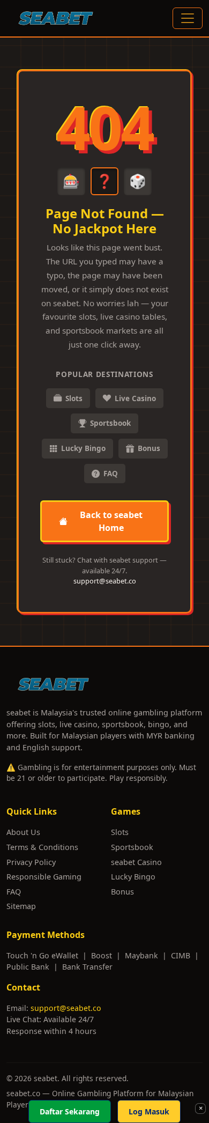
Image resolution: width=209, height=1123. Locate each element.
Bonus (149, 448)
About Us (23, 832)
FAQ (110, 473)
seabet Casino (136, 862)
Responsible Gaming (43, 876)
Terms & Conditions (42, 847)
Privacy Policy (31, 862)
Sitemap (21, 906)
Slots (74, 398)
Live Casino (135, 398)
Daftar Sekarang (70, 1111)
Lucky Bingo (83, 448)
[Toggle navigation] (188, 18)
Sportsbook (110, 423)
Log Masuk (149, 1111)
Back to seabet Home (111, 521)
